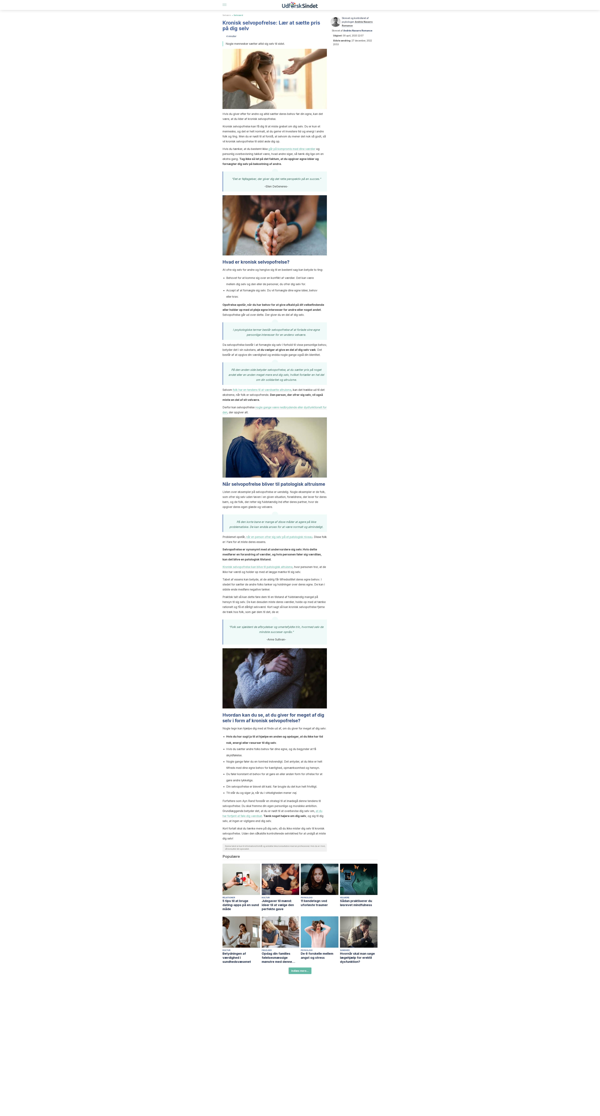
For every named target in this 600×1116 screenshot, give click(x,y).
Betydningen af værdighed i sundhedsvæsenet (236, 958)
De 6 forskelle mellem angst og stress (317, 956)
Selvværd (238, 15)
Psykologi (306, 897)
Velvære (226, 15)
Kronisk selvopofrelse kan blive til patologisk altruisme (257, 567)
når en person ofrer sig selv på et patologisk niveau (279, 537)
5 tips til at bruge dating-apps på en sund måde (240, 905)
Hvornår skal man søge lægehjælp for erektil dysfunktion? (357, 958)
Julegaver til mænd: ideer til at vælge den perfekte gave (278, 905)
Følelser (267, 950)
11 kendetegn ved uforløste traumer (314, 903)
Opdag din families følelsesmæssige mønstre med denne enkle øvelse (277, 958)
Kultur (266, 897)
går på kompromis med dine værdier (291, 149)
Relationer (228, 897)
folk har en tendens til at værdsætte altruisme (262, 389)
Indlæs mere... (300, 970)
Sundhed (345, 950)
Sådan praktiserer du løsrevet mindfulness (356, 903)
